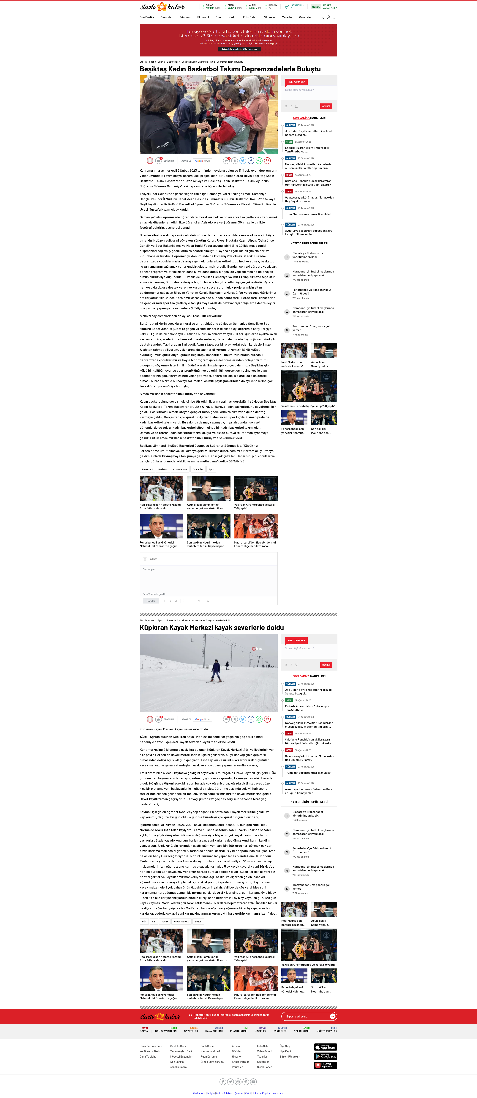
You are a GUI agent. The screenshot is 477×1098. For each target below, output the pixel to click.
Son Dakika (147, 17)
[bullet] (190, 601)
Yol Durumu (301, 1030)
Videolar (269, 17)
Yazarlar (287, 17)
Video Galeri (264, 1051)
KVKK (248, 1093)
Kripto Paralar (327, 1030)
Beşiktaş (163, 469)
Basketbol (172, 61)
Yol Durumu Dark (150, 1051)
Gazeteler (305, 17)
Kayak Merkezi (181, 921)
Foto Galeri (250, 17)
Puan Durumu (238, 1030)
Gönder (151, 601)
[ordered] (184, 601)
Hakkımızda (199, 1093)
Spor (219, 17)
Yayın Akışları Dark (181, 1051)
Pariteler (280, 1030)
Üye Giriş (285, 1046)
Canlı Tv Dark (178, 1046)
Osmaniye (198, 469)
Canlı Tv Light (148, 1056)
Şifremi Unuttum (290, 1056)
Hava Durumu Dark (151, 1046)
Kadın (232, 17)
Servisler (167, 17)
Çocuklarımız (180, 469)
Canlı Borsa (207, 1046)
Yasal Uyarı (278, 1093)
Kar (154, 921)
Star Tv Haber (147, 61)
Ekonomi (203, 17)
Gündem (184, 17)
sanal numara (178, 1067)
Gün (144, 921)
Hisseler (260, 1030)
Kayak (165, 921)
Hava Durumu (214, 1030)
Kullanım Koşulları (261, 1093)
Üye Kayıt (285, 1051)
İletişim (211, 1093)
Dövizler (237, 1051)
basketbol (147, 469)
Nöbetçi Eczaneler (181, 1056)
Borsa (144, 1030)
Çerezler (239, 1093)
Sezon (198, 921)
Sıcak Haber (264, 1067)
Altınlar (236, 1046)
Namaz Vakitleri (166, 1030)
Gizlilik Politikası (224, 1093)
